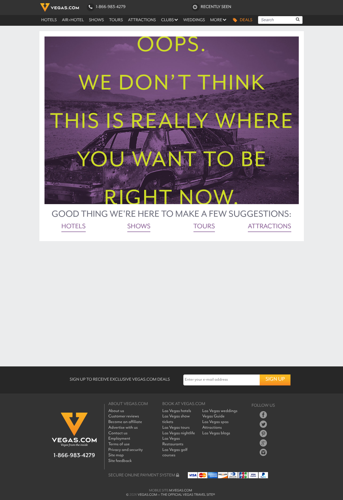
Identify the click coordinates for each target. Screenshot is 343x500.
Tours (204, 227)
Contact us (117, 433)
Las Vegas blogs (216, 433)
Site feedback (120, 461)
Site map (116, 455)
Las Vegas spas (215, 422)
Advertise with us (123, 428)
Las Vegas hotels (176, 411)
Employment (119, 439)
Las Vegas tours (176, 428)
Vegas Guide (213, 416)
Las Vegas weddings (219, 411)
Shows (139, 227)
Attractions (269, 227)
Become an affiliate (125, 422)
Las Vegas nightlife (178, 433)
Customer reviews (123, 416)
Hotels (73, 227)
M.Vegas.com (180, 490)
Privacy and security (125, 450)
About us (116, 411)
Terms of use (119, 444)
